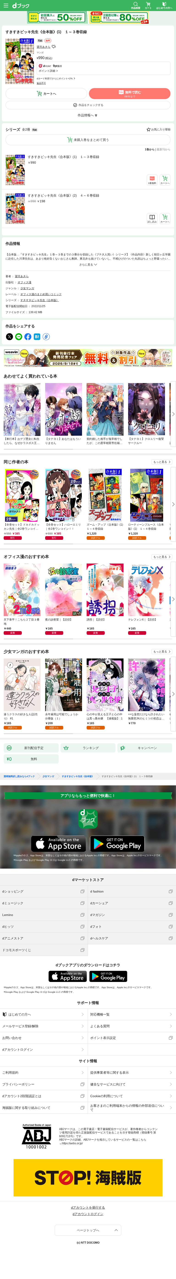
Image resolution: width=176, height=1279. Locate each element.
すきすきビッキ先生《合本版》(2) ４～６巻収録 (63, 195)
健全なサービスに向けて (108, 1084)
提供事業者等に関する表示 (109, 1072)
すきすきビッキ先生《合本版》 (39, 300)
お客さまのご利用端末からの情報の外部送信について (127, 1108)
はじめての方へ (19, 1014)
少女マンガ (27, 288)
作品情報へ (86, 115)
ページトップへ (88, 1230)
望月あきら (43, 47)
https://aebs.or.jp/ (72, 1143)
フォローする (53, 46)
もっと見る (160, 462)
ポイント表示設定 (103, 1038)
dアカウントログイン (17, 1049)
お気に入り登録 (160, 129)
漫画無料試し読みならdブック (19, 776)
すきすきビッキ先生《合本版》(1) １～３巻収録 (63, 157)
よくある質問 (100, 1026)
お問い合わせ (12, 1038)
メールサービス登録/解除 (20, 1026)
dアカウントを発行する (88, 1207)
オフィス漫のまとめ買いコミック (41, 294)
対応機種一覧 (100, 1014)
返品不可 (41, 83)
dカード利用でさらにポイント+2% (55, 78)
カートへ (49, 93)
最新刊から (163, 149)
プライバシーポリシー (18, 1084)
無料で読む (132, 94)
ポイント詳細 (47, 70)
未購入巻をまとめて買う (91, 140)
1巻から (150, 149)
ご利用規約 (10, 1072)
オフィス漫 (24, 282)
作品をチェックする (91, 105)
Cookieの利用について (106, 1096)
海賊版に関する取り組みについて (26, 1108)
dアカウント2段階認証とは (21, 1096)
